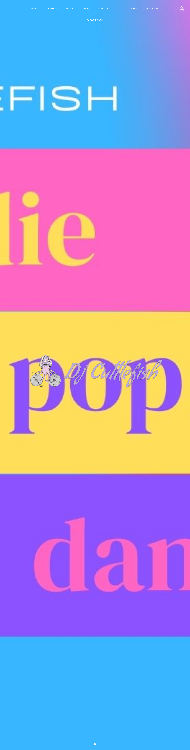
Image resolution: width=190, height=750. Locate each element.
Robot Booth (95, 20)
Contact (53, 8)
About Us (71, 8)
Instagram (152, 8)
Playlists (104, 8)
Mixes (87, 8)
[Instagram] (95, 744)
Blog (120, 8)
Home (37, 8)
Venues (134, 8)
